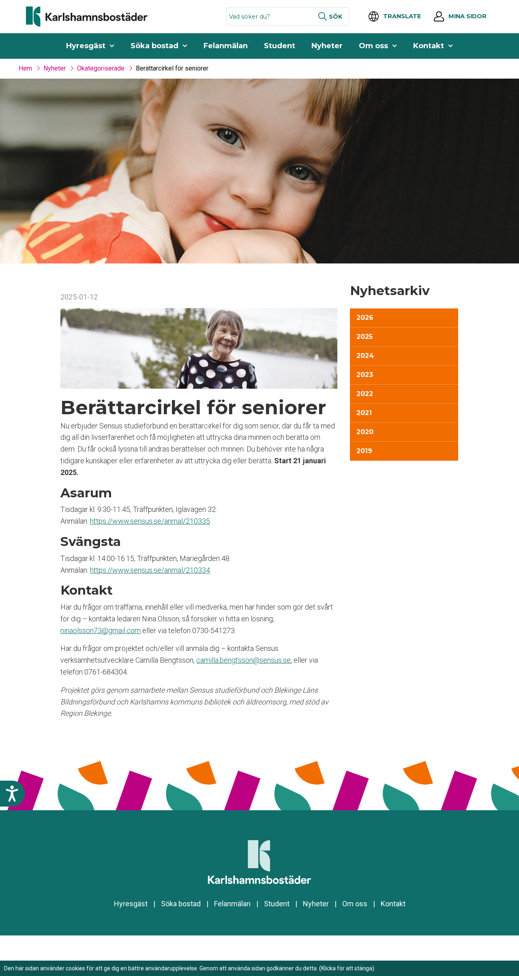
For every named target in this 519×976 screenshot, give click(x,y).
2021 (364, 413)
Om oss (373, 45)
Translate (402, 16)
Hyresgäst (85, 45)
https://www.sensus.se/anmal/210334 (150, 570)
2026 (364, 317)
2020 (364, 432)
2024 (365, 356)
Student (279, 45)
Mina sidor (467, 16)
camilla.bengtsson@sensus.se (243, 660)
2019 (364, 451)
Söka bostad (154, 45)
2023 (364, 375)
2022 (364, 394)
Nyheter (327, 45)
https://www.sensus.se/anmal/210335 (150, 521)
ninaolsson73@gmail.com (100, 630)
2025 (364, 336)
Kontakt (428, 45)
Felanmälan (226, 45)
